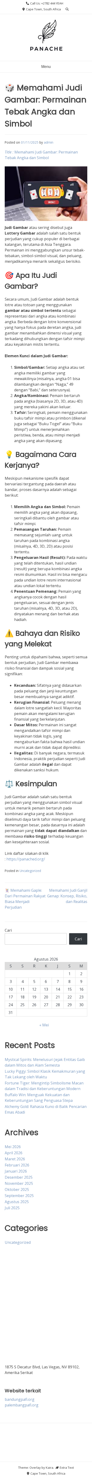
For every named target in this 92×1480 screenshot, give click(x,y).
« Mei (44, 1025)
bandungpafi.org (19, 1399)
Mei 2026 (13, 1146)
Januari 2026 (16, 1171)
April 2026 (13, 1152)
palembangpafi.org (21, 1405)
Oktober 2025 (17, 1189)
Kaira (49, 1467)
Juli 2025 (12, 1207)
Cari (8, 930)
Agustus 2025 (17, 1201)
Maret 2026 (15, 1159)
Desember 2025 (19, 1177)
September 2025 (19, 1195)
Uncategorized (30, 870)
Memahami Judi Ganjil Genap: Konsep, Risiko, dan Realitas (67, 896)
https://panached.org (25, 859)
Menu (46, 67)
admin (48, 142)
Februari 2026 (17, 1165)
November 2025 (19, 1183)
